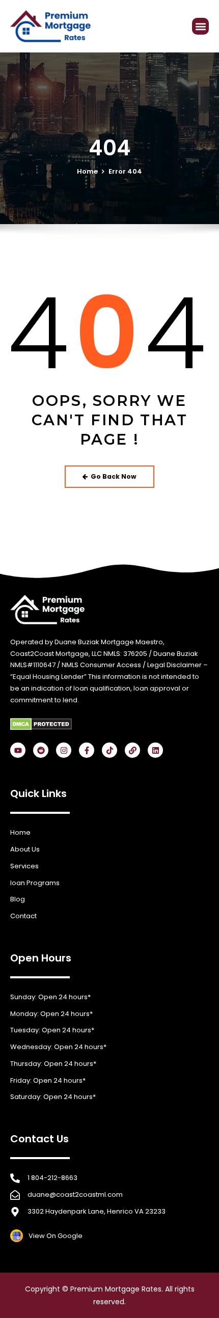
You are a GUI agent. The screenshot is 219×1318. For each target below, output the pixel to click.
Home (87, 171)
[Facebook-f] (86, 750)
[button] (200, 26)
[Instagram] (63, 750)
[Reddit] (40, 750)
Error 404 (125, 171)
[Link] (132, 750)
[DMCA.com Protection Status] (41, 724)
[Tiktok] (109, 750)
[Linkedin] (155, 750)
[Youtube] (17, 750)
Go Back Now (113, 476)
